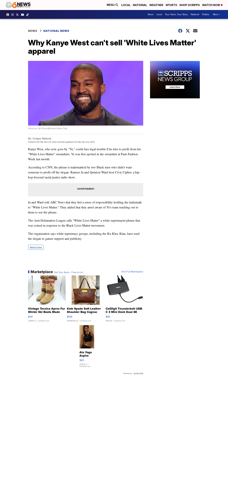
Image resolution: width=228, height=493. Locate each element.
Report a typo (36, 247)
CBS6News (8, 14)
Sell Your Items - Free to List (68, 272)
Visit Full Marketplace (132, 272)
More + (216, 14)
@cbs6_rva (28, 14)
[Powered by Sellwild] (138, 373)
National (140, 5)
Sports (171, 5)
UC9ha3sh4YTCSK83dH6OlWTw (23, 14)
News (151, 14)
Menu (111, 5)
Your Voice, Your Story (176, 14)
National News (56, 31)
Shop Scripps (189, 5)
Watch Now (211, 5)
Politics (205, 14)
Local (126, 5)
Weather (156, 5)
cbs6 (13, 14)
